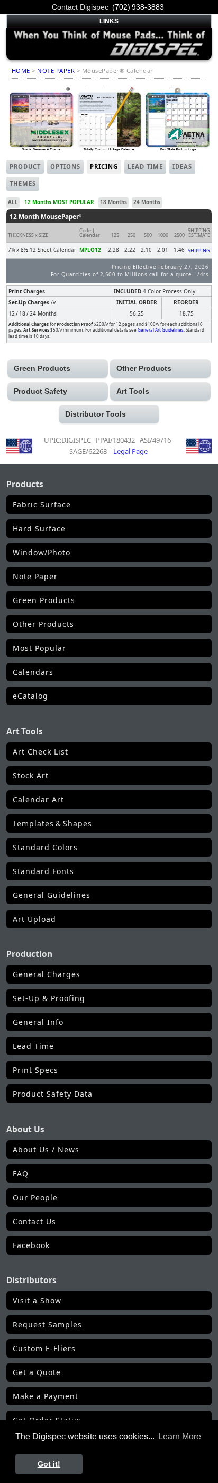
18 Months (113, 202)
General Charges (46, 974)
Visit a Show (37, 1300)
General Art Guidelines (161, 330)
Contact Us (34, 1221)
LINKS (109, 21)
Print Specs (35, 1070)
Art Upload (34, 919)
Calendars (33, 672)
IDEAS (182, 167)
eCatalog (30, 696)
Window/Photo (41, 552)
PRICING (104, 167)
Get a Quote (37, 1372)
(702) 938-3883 (138, 7)
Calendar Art (38, 799)
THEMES (23, 184)
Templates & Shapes (52, 823)
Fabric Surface (42, 504)
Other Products (43, 624)
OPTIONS (65, 167)
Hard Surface (39, 528)
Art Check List (40, 752)
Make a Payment (45, 1396)
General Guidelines (51, 895)
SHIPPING (199, 250)
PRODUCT (25, 167)
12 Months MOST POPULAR (59, 202)
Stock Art (31, 775)
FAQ (21, 1173)
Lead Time (33, 1046)
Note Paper (35, 576)
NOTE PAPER (56, 70)
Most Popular (39, 648)
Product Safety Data (53, 1094)
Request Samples (47, 1324)
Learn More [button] (179, 1436)
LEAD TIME (145, 167)
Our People (35, 1197)
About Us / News (46, 1150)
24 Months (146, 202)
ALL (13, 202)
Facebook (31, 1245)
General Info (38, 1022)
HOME (21, 70)
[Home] (109, 43)
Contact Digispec (80, 7)
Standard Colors (45, 847)
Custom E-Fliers (44, 1348)
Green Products (44, 600)
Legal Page (130, 451)
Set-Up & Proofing (49, 998)
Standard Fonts (43, 871)
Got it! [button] (49, 1464)
